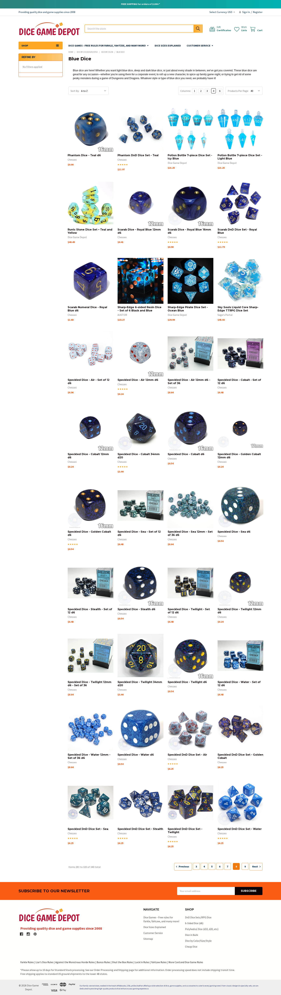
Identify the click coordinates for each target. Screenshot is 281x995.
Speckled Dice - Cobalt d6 (186, 454)
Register (257, 12)
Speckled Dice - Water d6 (136, 754)
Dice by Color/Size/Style (198, 940)
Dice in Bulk (191, 934)
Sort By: (75, 90)
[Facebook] (21, 934)
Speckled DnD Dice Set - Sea (88, 829)
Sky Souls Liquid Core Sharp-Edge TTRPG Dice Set (238, 309)
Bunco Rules (103, 962)
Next (255, 866)
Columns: (185, 90)
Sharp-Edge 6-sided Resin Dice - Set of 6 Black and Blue (139, 309)
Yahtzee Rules (159, 962)
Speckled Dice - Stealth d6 (136, 609)
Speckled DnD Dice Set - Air (187, 754)
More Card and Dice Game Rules (185, 962)
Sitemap (148, 938)
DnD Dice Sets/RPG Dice (198, 917)
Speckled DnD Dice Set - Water (240, 829)
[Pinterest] (35, 934)
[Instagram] (28, 934)
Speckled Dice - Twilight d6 (187, 682)
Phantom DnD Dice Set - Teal (138, 155)
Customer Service (198, 45)
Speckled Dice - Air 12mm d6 (138, 379)
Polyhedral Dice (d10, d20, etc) (201, 929)
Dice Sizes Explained (168, 45)
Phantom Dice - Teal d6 (84, 155)
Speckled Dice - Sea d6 (234, 531)
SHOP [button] (24, 45)
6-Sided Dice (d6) (194, 923)
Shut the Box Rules (122, 962)
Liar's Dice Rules (45, 962)
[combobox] (144, 29)
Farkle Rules (27, 962)
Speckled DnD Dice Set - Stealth (140, 829)
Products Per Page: (238, 90)
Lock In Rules (142, 962)
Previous (183, 866)
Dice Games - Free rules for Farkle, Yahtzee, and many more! (107, 45)
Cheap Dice (191, 946)
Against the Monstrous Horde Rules (75, 962)
